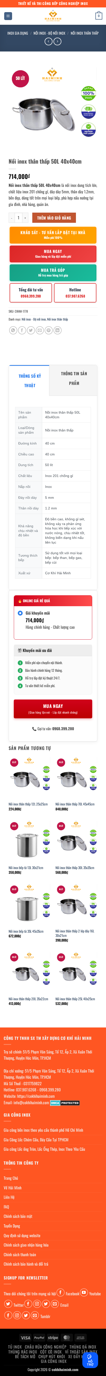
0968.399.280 (50, 1090)
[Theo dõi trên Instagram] (37, 1304)
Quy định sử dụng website (22, 1235)
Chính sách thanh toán (20, 1254)
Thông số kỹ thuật (30, 380)
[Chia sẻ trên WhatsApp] (13, 330)
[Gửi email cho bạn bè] (40, 330)
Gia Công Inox (54, 1361)
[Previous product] (57, 41)
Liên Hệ (9, 1197)
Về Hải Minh (12, 1188)
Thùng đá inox (83, 1347)
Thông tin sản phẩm (74, 378)
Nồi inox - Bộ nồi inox (49, 33)
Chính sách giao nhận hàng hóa (26, 1245)
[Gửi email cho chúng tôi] (55, 1304)
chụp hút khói (51, 1356)
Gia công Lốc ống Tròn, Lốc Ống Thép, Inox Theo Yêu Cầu (44, 1149)
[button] (8, 16)
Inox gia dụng (17, 33)
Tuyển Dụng (12, 1226)
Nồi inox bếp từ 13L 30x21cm (26, 868)
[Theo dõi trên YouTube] (84, 1292)
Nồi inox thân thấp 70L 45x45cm (74, 804)
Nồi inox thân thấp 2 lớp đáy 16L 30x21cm (74, 933)
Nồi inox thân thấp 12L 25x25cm (28, 804)
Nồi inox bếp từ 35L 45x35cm (26, 931)
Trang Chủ (11, 1178)
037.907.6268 (26, 1090)
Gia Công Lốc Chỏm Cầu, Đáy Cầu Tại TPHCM (36, 1140)
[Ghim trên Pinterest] (49, 330)
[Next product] (48, 41)
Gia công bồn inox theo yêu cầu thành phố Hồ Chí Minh (43, 1130)
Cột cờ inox (51, 1352)
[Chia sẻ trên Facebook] (22, 330)
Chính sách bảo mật (18, 1216)
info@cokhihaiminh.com (31, 1102)
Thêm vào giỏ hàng (54, 218)
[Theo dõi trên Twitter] (8, 1304)
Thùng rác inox (22, 1352)
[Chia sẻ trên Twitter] (31, 330)
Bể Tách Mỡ (25, 1356)
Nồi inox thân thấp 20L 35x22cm (28, 999)
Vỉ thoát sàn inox (81, 1352)
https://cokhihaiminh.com (36, 1096)
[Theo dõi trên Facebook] (60, 1292)
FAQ (6, 1207)
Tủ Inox (15, 1347)
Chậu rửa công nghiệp (45, 1347)
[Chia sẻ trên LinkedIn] (57, 330)
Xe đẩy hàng (79, 1356)
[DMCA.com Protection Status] (65, 1102)
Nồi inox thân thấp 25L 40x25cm (75, 999)
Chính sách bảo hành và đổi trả (26, 1264)
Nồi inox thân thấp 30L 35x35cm (74, 868)
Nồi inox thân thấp (85, 33)
